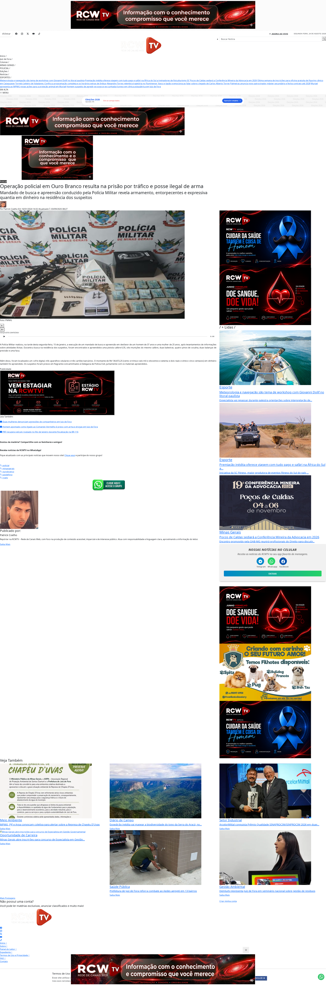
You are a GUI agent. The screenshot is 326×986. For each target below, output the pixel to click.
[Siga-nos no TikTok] (1, 940)
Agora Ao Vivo (279, 34)
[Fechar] (246, 950)
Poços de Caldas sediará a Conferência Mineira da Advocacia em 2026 (223, 80)
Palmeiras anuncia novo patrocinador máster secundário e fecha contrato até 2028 (270, 83)
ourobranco (8, 471)
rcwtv (5, 477)
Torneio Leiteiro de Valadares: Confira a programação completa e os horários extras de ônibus (60, 83)
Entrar (273, 573)
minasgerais (8, 468)
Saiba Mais (5, 544)
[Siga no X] (28, 34)
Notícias (4, 74)
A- (2, 325)
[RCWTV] (163, 14)
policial (5, 465)
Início (3, 56)
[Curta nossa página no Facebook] (1, 927)
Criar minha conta (228, 901)
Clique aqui (69, 455)
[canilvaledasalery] (265, 672)
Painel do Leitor (8, 949)
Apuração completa (231, 101)
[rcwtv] (92, 121)
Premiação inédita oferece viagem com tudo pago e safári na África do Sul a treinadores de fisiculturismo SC (137, 80)
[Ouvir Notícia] (4, 336)
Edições (4, 71)
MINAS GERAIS (7, 65)
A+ (2, 329)
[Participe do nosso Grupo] (108, 484)
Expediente (6, 952)
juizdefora (7, 474)
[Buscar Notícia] (324, 38)
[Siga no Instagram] (22, 34)
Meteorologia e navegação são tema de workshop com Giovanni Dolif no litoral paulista (42, 80)
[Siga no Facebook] (16, 34)
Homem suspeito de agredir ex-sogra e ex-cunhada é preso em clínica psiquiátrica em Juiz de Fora (114, 86)
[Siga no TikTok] (39, 34)
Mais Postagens (7, 898)
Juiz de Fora (6, 59)
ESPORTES (5, 77)
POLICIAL (5, 68)
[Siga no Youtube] (33, 34)
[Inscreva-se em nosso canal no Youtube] (1, 937)
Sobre (3, 946)
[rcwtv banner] (163, 969)
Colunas (4, 62)
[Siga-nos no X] (1, 934)
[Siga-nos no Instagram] (1, 930)
